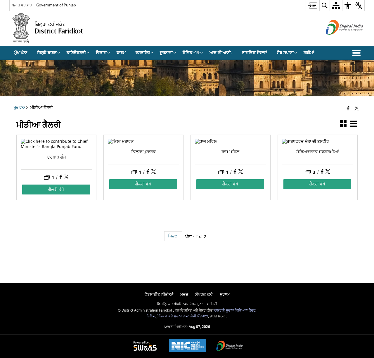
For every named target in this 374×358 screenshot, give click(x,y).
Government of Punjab (56, 5)
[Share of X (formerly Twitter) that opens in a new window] (356, 108)
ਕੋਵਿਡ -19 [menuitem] (191, 53)
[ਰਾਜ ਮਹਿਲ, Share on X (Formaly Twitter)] (240, 172)
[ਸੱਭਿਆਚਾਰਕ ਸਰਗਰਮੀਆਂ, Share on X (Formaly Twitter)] (327, 172)
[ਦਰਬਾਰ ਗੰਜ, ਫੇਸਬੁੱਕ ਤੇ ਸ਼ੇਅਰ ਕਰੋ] (61, 178)
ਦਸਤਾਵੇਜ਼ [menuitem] (143, 53)
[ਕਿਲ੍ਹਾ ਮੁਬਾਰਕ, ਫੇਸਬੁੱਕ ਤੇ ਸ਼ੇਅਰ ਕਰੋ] (148, 172)
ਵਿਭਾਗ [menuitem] (101, 53)
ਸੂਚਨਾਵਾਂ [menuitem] (166, 53)
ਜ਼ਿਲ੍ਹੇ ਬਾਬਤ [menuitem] (47, 53)
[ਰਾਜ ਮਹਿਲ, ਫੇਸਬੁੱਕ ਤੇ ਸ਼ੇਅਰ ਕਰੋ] (235, 172)
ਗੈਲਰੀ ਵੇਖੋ (56, 189)
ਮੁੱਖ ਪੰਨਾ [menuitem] (20, 53)
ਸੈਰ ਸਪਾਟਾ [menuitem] (285, 53)
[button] (358, 53)
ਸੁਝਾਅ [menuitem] (225, 294)
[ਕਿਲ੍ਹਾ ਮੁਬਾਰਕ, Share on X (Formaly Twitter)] (153, 172)
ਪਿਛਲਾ (173, 236)
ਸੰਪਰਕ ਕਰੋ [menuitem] (204, 294)
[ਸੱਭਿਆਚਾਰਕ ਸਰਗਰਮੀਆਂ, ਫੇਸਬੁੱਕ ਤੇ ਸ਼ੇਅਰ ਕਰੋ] (322, 172)
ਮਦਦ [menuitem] (184, 294)
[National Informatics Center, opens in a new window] (188, 346)
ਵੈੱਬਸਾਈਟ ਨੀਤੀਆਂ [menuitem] (159, 294)
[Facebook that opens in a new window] (348, 108)
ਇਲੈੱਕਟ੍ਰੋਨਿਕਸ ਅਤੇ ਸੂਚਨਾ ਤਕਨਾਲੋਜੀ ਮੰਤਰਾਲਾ (177, 316)
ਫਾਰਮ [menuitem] (121, 53)
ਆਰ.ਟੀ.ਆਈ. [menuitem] (220, 53)
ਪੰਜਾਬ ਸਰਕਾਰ (22, 5)
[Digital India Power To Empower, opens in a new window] (229, 346)
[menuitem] (312, 5)
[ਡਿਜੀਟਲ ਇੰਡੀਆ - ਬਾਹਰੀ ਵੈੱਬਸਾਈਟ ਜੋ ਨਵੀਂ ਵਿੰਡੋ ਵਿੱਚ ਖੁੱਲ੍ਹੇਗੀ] (337, 40)
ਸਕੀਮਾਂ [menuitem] (309, 53)
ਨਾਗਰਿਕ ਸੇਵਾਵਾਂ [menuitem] (254, 53)
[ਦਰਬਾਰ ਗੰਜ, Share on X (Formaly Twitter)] (66, 178)
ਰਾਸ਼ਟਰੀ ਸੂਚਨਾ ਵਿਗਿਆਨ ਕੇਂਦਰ (234, 310)
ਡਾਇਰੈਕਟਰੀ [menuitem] (76, 53)
